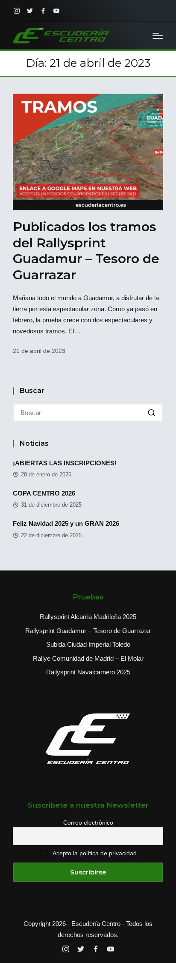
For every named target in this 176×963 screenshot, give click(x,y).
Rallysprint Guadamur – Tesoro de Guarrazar (88, 630)
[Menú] (158, 36)
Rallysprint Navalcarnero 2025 (88, 672)
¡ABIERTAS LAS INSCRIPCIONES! (65, 463)
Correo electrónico (88, 822)
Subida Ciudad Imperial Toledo (88, 644)
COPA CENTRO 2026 (44, 493)
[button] (151, 412)
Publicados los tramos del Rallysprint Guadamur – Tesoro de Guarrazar (86, 251)
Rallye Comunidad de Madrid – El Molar (88, 658)
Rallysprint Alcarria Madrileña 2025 (88, 616)
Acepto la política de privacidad (95, 853)
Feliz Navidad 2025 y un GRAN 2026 (66, 523)
